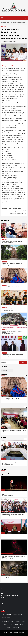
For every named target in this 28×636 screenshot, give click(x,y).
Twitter (3, 603)
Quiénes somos (5, 621)
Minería (3, 574)
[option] (14, 390)
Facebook (3, 607)
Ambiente (11, 624)
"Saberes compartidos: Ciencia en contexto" (12, 614)
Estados (3, 427)
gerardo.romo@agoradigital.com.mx (9, 595)
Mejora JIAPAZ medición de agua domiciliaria (12, 241)
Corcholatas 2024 (6, 617)
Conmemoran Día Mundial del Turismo (11, 207)
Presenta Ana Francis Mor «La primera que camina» (13, 536)
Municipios (4, 459)
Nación (12, 621)
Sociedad (5, 624)
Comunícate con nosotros (13, 627)
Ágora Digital (12, 41)
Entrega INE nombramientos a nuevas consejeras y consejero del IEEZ (16, 212)
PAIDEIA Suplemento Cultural (7, 553)
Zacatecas (3, 26)
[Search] (26, 18)
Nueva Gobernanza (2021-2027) (7, 511)
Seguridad (21, 624)
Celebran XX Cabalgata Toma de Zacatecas (11, 286)
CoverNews (10, 633)
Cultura (3, 489)
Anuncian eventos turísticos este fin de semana (12, 309)
